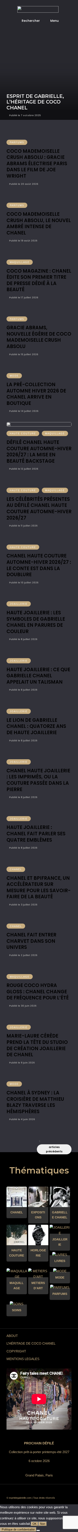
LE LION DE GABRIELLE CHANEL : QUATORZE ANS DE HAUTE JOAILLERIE (36, 726)
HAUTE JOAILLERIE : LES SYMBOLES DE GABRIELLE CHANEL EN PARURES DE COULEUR (35, 622)
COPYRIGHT (16, 1351)
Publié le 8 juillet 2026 (22, 639)
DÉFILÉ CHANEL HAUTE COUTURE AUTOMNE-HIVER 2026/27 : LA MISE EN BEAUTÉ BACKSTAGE (39, 451)
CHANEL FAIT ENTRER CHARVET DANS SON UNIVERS (31, 941)
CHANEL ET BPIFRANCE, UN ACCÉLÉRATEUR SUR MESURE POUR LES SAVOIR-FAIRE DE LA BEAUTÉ (38, 887)
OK (34, 1523)
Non (42, 1523)
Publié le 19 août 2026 (22, 240)
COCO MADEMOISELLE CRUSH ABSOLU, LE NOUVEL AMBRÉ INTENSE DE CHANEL (38, 223)
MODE (14, 375)
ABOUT (12, 1336)
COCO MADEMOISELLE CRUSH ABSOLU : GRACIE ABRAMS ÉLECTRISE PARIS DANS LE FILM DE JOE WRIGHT (36, 163)
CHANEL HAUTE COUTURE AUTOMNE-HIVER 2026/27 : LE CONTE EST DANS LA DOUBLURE (38, 565)
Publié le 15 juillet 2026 (23, 354)
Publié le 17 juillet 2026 (23, 297)
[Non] (38, 1530)
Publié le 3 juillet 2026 (22, 904)
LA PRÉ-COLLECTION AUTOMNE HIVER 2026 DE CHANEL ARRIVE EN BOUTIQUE (36, 394)
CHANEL (16, 869)
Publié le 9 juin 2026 (21, 1062)
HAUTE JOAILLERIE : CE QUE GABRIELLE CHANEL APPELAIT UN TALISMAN (38, 675)
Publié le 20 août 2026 (23, 184)
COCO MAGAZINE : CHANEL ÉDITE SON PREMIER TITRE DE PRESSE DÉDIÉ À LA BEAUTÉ (38, 280)
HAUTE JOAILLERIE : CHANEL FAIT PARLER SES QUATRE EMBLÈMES (35, 833)
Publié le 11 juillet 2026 (22, 525)
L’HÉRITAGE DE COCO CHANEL (30, 1343)
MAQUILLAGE (19, 262)
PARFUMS (17, 142)
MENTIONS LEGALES (22, 1359)
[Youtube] (35, 1491)
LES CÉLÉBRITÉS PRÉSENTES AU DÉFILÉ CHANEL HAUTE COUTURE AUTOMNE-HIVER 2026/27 (39, 508)
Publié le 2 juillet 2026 (22, 955)
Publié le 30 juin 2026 (22, 1005)
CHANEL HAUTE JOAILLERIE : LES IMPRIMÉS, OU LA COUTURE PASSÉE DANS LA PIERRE (38, 780)
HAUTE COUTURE (23, 433)
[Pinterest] (48, 1491)
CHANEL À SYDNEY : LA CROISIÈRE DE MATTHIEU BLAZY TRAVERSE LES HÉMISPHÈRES (35, 1102)
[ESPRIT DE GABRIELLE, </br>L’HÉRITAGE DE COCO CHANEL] (39, 60)
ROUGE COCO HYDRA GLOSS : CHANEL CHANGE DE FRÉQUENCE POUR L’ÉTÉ (37, 991)
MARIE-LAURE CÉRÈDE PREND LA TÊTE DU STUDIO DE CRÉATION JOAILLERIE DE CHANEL (37, 1045)
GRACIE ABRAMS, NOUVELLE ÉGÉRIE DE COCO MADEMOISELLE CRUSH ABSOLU (38, 337)
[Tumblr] (42, 1491)
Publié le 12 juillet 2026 (23, 468)
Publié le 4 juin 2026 (21, 1119)
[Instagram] (55, 1491)
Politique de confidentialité (18, 1529)
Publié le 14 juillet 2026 (23, 411)
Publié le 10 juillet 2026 (23, 582)
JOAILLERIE (19, 604)
